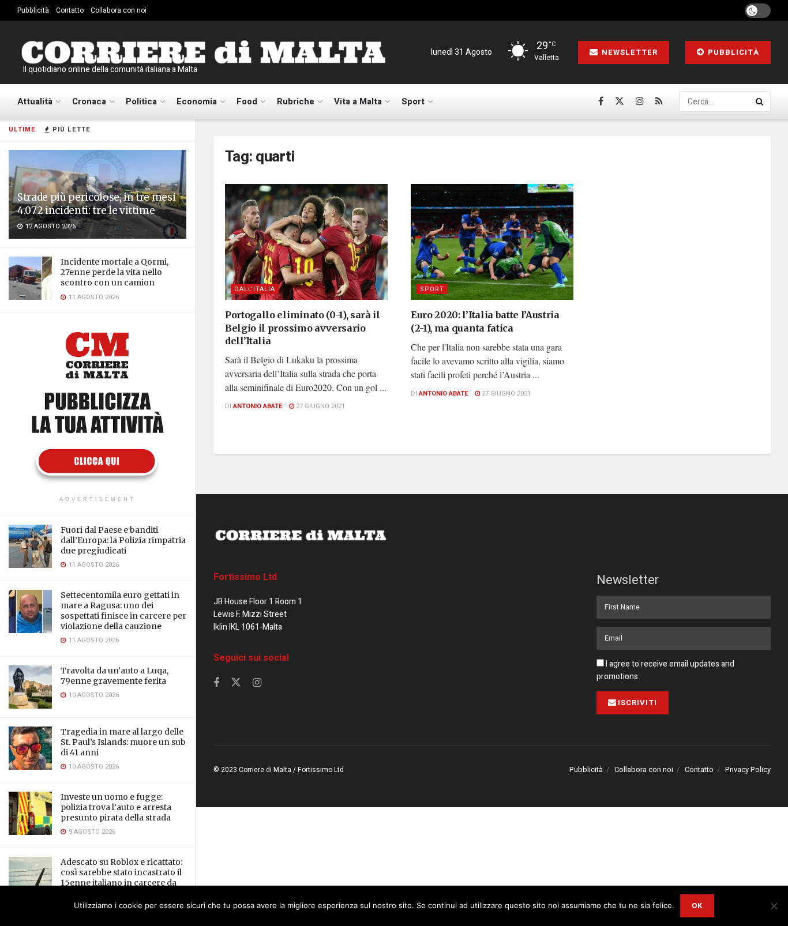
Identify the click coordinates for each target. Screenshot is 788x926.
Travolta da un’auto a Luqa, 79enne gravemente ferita (114, 675)
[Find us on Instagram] (640, 101)
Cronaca (89, 101)
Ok (697, 905)
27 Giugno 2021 (319, 406)
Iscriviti (637, 702)
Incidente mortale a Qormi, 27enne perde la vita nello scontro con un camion (114, 272)
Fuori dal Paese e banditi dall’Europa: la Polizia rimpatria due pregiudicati (123, 540)
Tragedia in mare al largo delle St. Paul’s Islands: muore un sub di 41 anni (123, 742)
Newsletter (628, 52)
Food (247, 101)
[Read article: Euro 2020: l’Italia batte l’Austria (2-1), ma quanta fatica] (492, 242)
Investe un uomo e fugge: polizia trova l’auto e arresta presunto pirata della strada (116, 807)
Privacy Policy (748, 769)
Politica (141, 101)
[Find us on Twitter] (619, 101)
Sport (413, 101)
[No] (773, 906)
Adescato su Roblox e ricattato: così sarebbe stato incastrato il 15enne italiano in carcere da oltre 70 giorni (121, 878)
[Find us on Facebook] (600, 101)
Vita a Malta (358, 101)
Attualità (34, 101)
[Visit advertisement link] (97, 406)
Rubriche (295, 101)
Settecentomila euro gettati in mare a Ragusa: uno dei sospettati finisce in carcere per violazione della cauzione (123, 611)
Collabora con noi (119, 10)
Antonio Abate (258, 406)
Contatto (70, 10)
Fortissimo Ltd (245, 577)
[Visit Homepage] (203, 52)
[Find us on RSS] (659, 101)
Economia (197, 101)
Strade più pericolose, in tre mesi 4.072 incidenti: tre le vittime (96, 204)
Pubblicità (33, 10)
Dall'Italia (254, 289)
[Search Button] (760, 101)
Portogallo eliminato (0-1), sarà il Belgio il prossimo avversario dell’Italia (302, 328)
